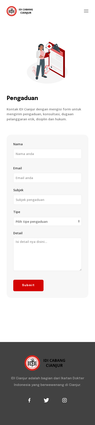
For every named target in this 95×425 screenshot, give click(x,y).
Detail (18, 233)
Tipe (16, 212)
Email (17, 168)
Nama (18, 144)
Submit (28, 285)
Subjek (18, 190)
